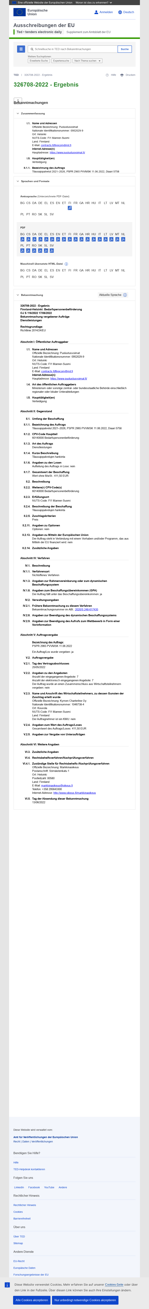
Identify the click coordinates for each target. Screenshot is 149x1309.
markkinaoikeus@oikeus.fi (57, 785)
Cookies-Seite (114, 1284)
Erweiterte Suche (39, 60)
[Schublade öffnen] (18, 101)
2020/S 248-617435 (86, 609)
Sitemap (18, 1243)
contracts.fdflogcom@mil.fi (56, 145)
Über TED (19, 1236)
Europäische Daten (24, 1267)
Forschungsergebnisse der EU (31, 1274)
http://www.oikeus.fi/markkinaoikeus (74, 792)
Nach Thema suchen (85, 60)
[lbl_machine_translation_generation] (66, 264)
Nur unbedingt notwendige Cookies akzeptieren (85, 1300)
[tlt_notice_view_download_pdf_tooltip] (23, 239)
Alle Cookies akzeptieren (32, 1300)
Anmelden (106, 12)
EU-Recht (19, 1261)
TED (16, 74)
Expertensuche (61, 60)
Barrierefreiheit (22, 1218)
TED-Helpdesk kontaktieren (29, 1169)
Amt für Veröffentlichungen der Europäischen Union (45, 1137)
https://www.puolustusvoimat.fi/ (67, 152)
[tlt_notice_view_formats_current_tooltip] (125, 295)
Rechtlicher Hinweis (24, 1205)
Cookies (18, 1211)
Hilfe (16, 1162)
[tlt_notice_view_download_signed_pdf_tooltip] (70, 207)
